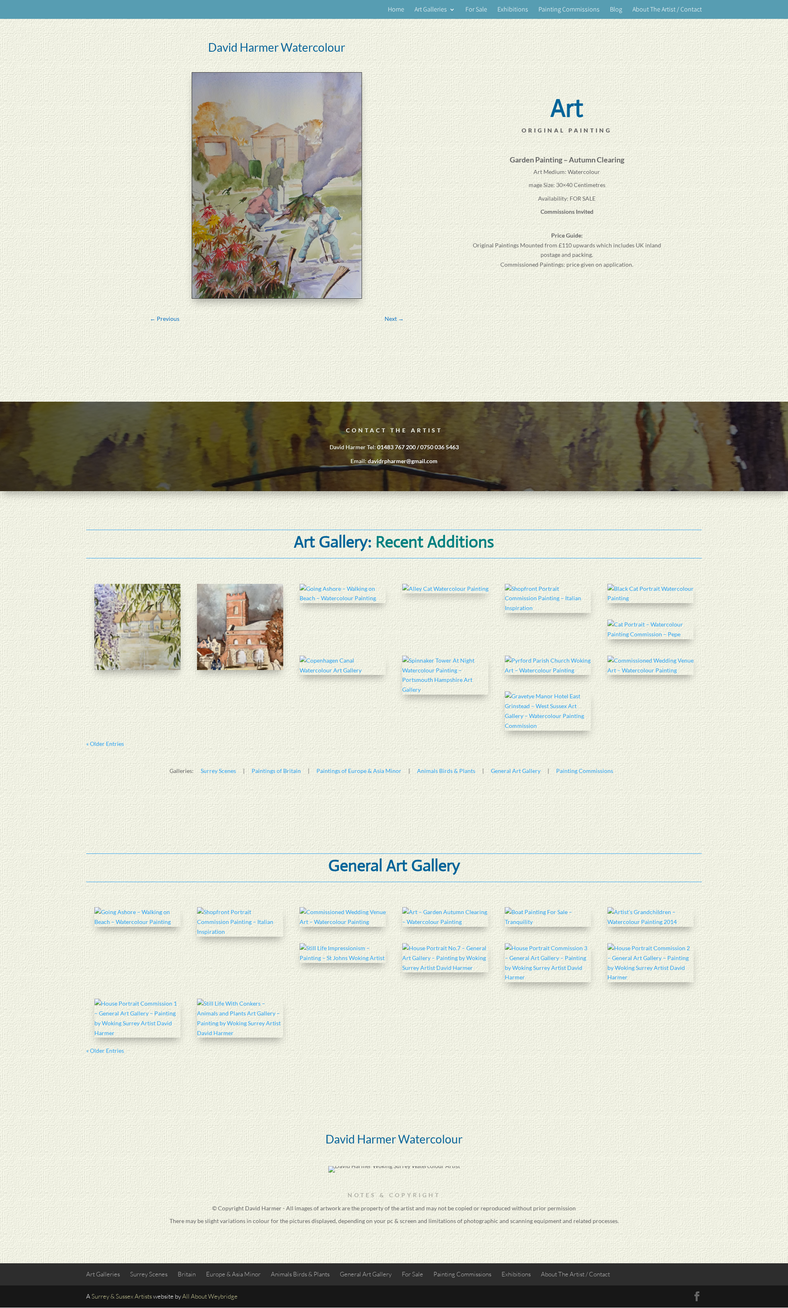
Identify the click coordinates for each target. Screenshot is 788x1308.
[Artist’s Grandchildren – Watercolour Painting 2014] (650, 917)
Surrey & (103, 1296)
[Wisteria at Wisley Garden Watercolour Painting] (137, 627)
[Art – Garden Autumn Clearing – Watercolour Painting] (445, 917)
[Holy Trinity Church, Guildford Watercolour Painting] (240, 627)
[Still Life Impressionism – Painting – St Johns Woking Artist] (343, 953)
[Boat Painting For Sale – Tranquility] (548, 917)
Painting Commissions (569, 10)
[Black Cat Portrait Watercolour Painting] (650, 594)
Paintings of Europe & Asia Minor (358, 770)
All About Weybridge (210, 1296)
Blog (616, 10)
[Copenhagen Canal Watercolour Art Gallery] (343, 665)
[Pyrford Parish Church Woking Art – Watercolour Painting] (548, 665)
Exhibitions (512, 10)
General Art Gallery (516, 770)
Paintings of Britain (276, 770)
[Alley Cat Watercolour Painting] (445, 589)
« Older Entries (105, 743)
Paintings (507, 245)
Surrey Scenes (218, 770)
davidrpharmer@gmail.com (403, 460)
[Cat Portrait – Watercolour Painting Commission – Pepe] (650, 629)
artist (407, 1208)
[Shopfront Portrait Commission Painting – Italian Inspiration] (548, 598)
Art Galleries (431, 10)
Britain (187, 1274)
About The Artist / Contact (667, 10)
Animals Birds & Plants (446, 770)
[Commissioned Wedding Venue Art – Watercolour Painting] (650, 665)
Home (396, 10)
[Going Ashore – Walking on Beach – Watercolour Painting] (343, 594)
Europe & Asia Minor (233, 1274)
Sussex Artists (134, 1296)
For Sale (476, 10)
